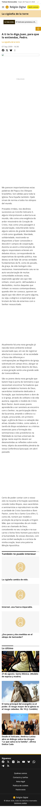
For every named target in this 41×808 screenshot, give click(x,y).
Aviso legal (20, 781)
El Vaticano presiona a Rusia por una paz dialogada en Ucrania (27, 22)
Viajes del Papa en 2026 (26, 2)
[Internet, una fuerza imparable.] (20, 594)
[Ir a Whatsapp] (34, 761)
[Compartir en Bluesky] (11, 50)
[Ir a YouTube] (24, 761)
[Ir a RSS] (8, 765)
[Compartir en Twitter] (7, 50)
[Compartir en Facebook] (3, 50)
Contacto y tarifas (20, 777)
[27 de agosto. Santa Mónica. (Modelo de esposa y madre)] (20, 661)
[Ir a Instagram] (14, 761)
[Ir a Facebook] (3, 761)
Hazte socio (20, 789)
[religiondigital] (20, 797)
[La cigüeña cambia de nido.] (20, 567)
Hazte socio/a (33, 7)
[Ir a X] (8, 761)
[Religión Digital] (16, 7)
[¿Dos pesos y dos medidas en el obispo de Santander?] (20, 622)
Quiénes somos (20, 773)
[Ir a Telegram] (3, 765)
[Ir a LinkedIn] (19, 761)
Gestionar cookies (20, 803)
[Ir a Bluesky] (29, 761)
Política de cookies (20, 785)
